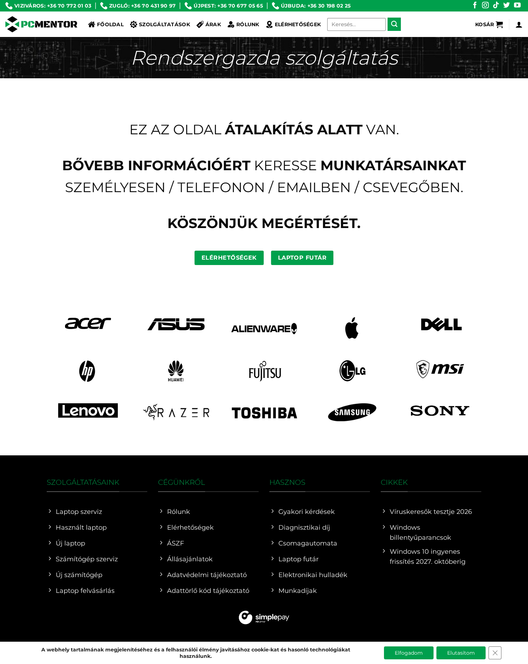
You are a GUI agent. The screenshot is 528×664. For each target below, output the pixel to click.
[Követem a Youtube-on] (517, 5)
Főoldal (110, 24)
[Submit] (394, 24)
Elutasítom (461, 653)
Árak (213, 24)
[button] (489, 24)
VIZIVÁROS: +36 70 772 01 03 (53, 6)
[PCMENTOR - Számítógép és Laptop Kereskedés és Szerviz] (41, 24)
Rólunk (247, 24)
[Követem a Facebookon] (475, 5)
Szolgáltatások (164, 24)
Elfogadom (409, 653)
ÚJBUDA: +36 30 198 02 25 (316, 6)
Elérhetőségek (298, 24)
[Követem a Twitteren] (506, 5)
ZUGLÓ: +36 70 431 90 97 (142, 6)
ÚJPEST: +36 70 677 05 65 (228, 6)
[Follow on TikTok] (496, 5)
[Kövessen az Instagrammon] (485, 5)
